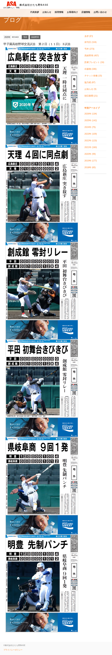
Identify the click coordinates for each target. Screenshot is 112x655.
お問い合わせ (100, 12)
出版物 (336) (90, 69)
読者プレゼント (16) (94, 62)
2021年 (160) (90, 147)
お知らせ (46, 12)
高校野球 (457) (91, 55)
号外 (25, 37)
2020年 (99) (90, 154)
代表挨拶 (34, 12)
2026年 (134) (90, 113)
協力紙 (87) (89, 82)
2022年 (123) (90, 140)
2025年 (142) (90, 120)
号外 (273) (89, 49)
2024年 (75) (90, 127)
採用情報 (59, 12)
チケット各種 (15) (93, 75)
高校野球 (35, 37)
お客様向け (72, 12)
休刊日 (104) (90, 42)
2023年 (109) (90, 134)
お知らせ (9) (90, 89)
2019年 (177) (90, 160)
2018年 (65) (90, 167)
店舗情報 (85, 12)
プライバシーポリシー (13, 650)
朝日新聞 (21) (91, 95)
